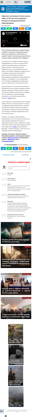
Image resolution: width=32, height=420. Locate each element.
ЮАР (22, 8)
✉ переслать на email (8, 154)
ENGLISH (9, 2)
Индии (8, 8)
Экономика (28, 223)
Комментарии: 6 (26, 25)
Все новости (25, 154)
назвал (15, 127)
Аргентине (9, 9)
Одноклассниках (7, 141)
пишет (9, 98)
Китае (12, 8)
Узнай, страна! (27, 274)
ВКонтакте (11, 139)
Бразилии (18, 8)
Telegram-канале (13, 138)
